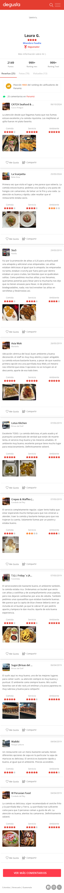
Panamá (30, 96)
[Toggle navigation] (57, 5)
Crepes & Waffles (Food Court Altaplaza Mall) (22, 499)
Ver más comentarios (31, 873)
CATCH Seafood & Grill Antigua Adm (22, 104)
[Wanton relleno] (28, 468)
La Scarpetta (18, 174)
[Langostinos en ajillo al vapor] (10, 391)
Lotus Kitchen (19, 423)
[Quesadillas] (10, 634)
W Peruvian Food (21, 793)
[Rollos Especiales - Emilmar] (10, 710)
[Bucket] (28, 634)
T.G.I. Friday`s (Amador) (22, 575)
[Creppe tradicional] (10, 544)
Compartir (31, 162)
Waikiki (15, 741)
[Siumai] (10, 468)
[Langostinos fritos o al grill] (28, 142)
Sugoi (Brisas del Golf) (22, 665)
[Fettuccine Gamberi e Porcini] (10, 219)
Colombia (6, 887)
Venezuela (16, 887)
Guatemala (27, 887)
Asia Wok (16, 343)
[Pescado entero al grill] (10, 142)
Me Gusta (14, 162)
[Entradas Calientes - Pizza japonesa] (28, 710)
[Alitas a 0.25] (28, 312)
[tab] (8, 74)
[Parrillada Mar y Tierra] (28, 838)
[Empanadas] (10, 312)
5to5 (13, 250)
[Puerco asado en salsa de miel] (28, 391)
